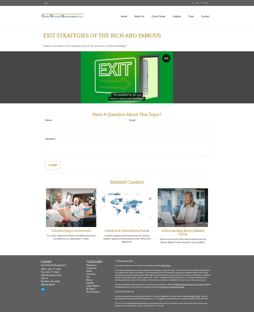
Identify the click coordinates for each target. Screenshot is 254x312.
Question (50, 138)
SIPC (198, 296)
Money (89, 279)
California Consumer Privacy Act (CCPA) (189, 284)
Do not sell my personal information (171, 287)
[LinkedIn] (46, 2)
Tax (88, 276)
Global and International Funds (127, 231)
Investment (91, 268)
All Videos (90, 288)
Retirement (91, 265)
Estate (89, 271)
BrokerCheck (166, 265)
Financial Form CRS (125, 261)
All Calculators (93, 291)
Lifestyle (90, 282)
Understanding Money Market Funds (182, 232)
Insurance (91, 273)
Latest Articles (92, 285)
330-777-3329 (202, 2)
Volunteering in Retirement (71, 231)
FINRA (192, 296)
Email (132, 120)
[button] (139, 16)
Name (48, 120)
